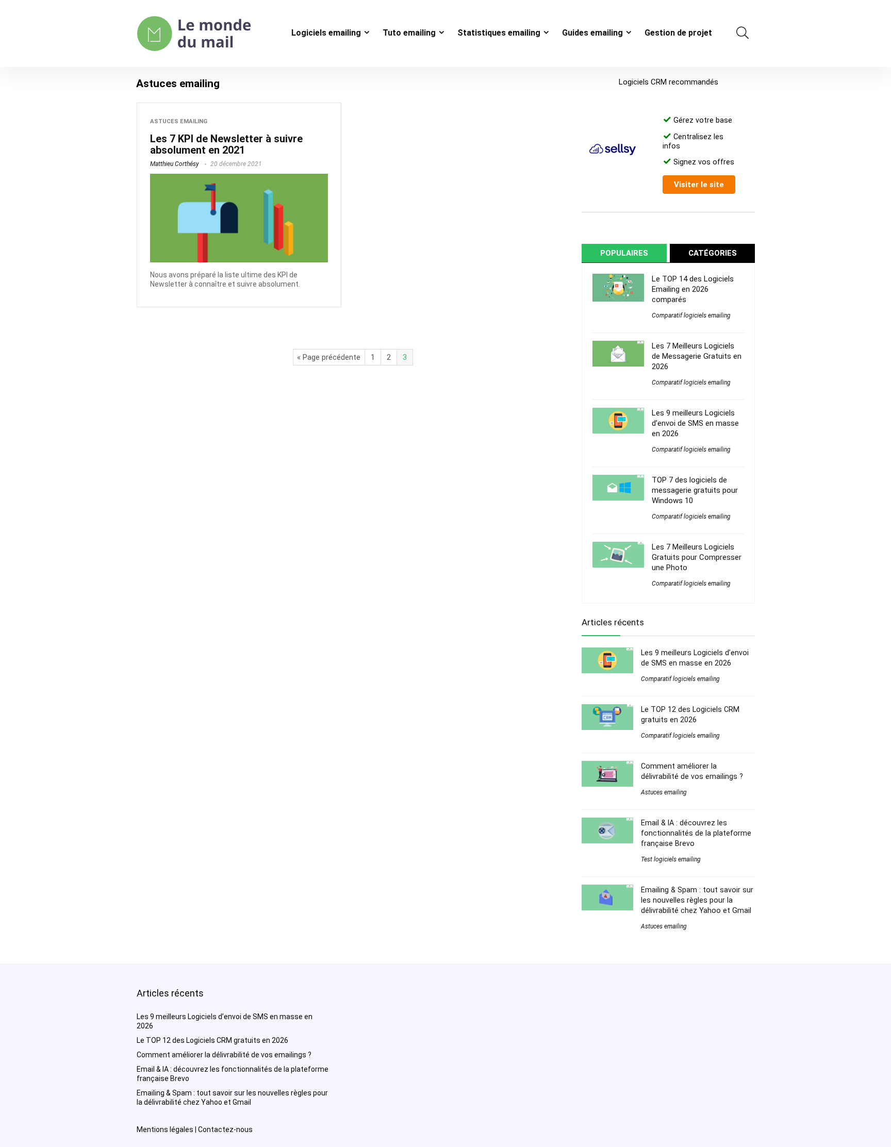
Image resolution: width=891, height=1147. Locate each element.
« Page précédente (328, 357)
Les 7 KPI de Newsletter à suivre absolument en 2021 (226, 144)
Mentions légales (165, 1129)
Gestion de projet (678, 33)
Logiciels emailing (326, 33)
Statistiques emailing (498, 33)
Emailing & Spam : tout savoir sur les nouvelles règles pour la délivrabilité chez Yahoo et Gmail (697, 900)
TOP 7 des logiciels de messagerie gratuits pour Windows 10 (695, 490)
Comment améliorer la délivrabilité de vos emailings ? (224, 1055)
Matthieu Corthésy (174, 164)
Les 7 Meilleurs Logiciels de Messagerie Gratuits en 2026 (696, 356)
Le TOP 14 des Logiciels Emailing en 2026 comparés (693, 289)
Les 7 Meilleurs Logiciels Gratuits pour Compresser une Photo (696, 557)
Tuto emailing (409, 33)
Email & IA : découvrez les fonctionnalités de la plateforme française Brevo (696, 833)
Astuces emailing (178, 121)
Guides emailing (592, 33)
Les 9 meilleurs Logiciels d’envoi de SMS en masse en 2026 (695, 423)
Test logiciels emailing (671, 859)
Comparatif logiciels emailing (691, 315)
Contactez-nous (225, 1129)
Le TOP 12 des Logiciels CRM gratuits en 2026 (212, 1040)
